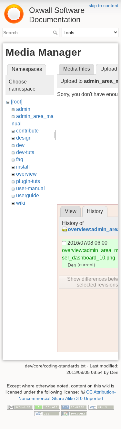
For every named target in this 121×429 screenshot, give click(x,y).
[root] (16, 101)
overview (26, 174)
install (23, 167)
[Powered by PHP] (74, 406)
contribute (27, 130)
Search (56, 32)
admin (23, 109)
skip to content (103, 5)
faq (19, 159)
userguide (27, 195)
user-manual (30, 188)
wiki (20, 203)
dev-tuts (25, 152)
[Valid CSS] (47, 413)
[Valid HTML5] (101, 406)
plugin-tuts (28, 181)
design (24, 138)
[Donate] (47, 406)
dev (20, 145)
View (70, 211)
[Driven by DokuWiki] (74, 413)
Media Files (76, 69)
